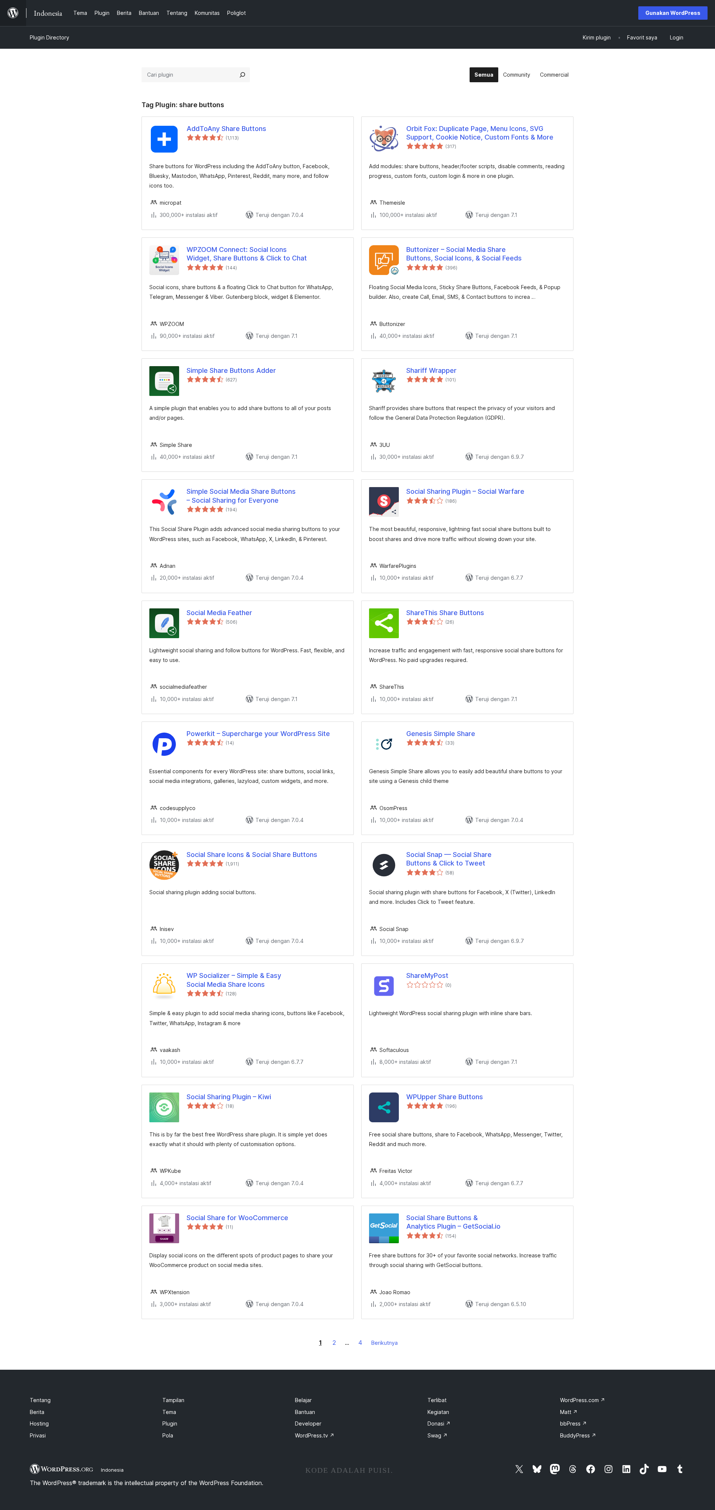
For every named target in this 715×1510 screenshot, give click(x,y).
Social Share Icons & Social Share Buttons (252, 854)
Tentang (40, 1400)
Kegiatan (438, 1412)
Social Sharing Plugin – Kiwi (229, 1097)
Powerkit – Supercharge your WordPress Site (258, 734)
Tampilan (173, 1400)
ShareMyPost (427, 975)
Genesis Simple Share (440, 734)
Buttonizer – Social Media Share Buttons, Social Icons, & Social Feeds (464, 254)
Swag (438, 1435)
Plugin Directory (49, 37)
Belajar (303, 1400)
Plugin (169, 1423)
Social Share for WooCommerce (237, 1218)
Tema (169, 1412)
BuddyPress (578, 1435)
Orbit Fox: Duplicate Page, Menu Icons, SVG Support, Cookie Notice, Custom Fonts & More (479, 133)
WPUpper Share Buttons (444, 1097)
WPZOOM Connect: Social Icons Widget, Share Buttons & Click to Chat (247, 254)
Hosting (39, 1423)
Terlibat (437, 1400)
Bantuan (305, 1412)
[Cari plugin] (242, 74)
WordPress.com (582, 1400)
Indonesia (112, 1470)
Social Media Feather (219, 613)
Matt (569, 1412)
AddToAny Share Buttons (226, 128)
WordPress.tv (314, 1435)
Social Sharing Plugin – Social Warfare (465, 491)
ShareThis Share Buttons (445, 613)
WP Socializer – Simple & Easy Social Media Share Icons (234, 980)
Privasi (38, 1435)
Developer (308, 1423)
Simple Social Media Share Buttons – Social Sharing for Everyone (241, 495)
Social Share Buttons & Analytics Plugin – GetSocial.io (453, 1222)
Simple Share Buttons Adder (231, 370)
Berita (37, 1412)
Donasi (439, 1423)
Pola (167, 1435)
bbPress (573, 1423)
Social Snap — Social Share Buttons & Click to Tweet (449, 859)
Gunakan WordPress (672, 13)
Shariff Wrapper (431, 370)
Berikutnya (384, 1343)
